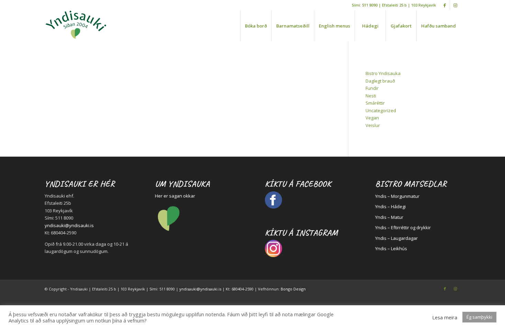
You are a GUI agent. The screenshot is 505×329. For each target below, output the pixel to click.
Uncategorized (381, 110)
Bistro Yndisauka (383, 73)
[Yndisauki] (76, 25)
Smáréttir (375, 103)
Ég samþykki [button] (479, 317)
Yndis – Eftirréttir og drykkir (403, 227)
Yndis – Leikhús (391, 248)
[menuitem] (255, 25)
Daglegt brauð (380, 81)
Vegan (372, 118)
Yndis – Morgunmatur (397, 196)
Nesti (371, 96)
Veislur (373, 125)
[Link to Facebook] (445, 5)
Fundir (372, 88)
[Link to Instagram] (455, 5)
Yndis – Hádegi (390, 206)
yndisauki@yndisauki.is (69, 225)
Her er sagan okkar (175, 196)
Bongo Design (293, 288)
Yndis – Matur (389, 217)
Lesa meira (444, 317)
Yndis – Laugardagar (396, 238)
